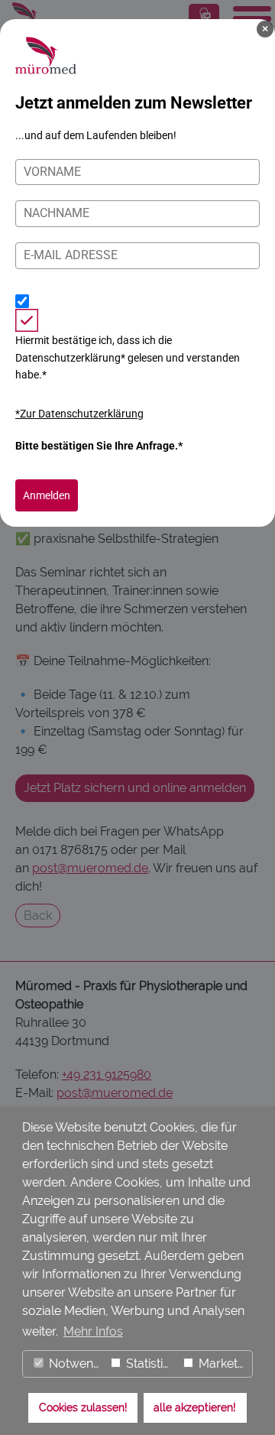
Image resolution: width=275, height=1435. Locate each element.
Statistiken (149, 1363)
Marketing (224, 1363)
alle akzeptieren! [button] (195, 1407)
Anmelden (46, 495)
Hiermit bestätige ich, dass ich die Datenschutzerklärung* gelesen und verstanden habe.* (127, 357)
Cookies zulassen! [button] (83, 1407)
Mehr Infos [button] (93, 1331)
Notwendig (75, 1363)
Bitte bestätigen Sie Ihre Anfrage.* (99, 446)
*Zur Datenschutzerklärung (79, 413)
